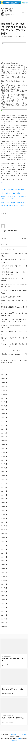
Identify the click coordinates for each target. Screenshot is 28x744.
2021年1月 (4, 615)
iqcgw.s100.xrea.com (7, 36)
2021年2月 (4, 611)
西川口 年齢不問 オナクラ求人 (13, 718)
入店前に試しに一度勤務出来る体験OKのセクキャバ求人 (13, 326)
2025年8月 (4, 402)
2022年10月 (4, 534)
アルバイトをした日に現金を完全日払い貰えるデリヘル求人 (14, 345)
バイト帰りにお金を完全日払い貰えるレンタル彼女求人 (14, 261)
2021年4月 (4, 603)
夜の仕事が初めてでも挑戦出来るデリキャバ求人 (14, 254)
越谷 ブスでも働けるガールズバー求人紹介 (14, 333)
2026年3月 (4, 375)
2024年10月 (4, 441)
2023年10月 (4, 487)
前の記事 (4, 238)
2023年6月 (4, 503)
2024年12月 (4, 433)
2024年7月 (4, 452)
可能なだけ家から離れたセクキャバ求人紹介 (14, 302)
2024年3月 (4, 468)
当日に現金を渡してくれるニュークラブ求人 (14, 355)
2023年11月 (4, 483)
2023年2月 (4, 518)
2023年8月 (4, 495)
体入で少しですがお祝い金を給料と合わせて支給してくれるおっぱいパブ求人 (14, 320)
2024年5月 (4, 460)
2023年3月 (4, 514)
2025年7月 (4, 406)
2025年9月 (4, 398)
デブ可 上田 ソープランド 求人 (10, 350)
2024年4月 (4, 464)
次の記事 (24, 238)
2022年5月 (4, 553)
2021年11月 (4, 576)
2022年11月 (4, 530)
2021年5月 (4, 599)
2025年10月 (4, 394)
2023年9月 (4, 491)
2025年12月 (4, 386)
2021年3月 (4, 607)
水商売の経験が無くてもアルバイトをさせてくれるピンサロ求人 (14, 273)
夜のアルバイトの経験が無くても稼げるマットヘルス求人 (14, 314)
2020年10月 (4, 627)
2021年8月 (4, 588)
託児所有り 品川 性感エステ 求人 (11, 297)
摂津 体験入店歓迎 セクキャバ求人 (13, 659)
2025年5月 (4, 413)
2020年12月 (4, 619)
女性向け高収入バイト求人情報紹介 (7, 10)
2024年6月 (4, 456)
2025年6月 (4, 410)
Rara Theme (18, 738)
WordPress (14, 740)
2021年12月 (4, 572)
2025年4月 (4, 417)
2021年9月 (4, 584)
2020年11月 (4, 623)
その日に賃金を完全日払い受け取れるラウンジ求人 (14, 308)
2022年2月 (4, 565)
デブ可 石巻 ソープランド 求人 (10, 250)
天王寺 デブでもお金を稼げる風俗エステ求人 (14, 202)
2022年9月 (4, 537)
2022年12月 (4, 526)
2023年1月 (4, 522)
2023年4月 (4, 510)
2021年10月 (4, 580)
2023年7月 (4, 499)
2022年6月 (4, 549)
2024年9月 (4, 444)
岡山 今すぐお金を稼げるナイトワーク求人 (13, 189)
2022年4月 (4, 557)
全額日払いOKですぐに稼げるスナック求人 (13, 205)
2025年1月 (4, 429)
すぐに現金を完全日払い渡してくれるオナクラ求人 (14, 279)
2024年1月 (4, 475)
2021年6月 (4, 596)
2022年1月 (4, 568)
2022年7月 (4, 545)
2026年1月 (4, 383)
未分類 (4, 213)
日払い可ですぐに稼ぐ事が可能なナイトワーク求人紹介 (14, 267)
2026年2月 (4, 379)
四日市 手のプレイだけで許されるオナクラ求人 (14, 292)
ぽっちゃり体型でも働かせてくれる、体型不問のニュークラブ (14, 361)
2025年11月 (4, 390)
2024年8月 (4, 448)
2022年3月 (4, 561)
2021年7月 (4, 592)
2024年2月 (4, 472)
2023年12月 (4, 479)
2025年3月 (4, 421)
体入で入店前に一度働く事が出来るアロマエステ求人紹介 (14, 285)
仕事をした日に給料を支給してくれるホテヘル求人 (14, 339)
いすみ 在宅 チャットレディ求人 (10, 193)
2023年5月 (4, 506)
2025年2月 (4, 425)
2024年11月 (4, 437)
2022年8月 (4, 541)
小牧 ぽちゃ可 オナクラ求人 (12, 689)
